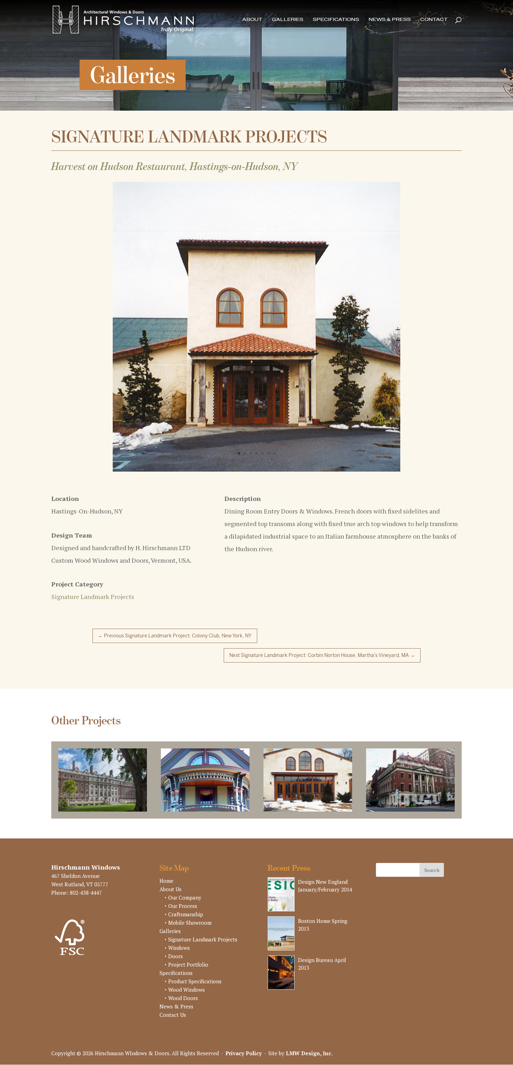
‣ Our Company (183, 884)
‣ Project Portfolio (186, 951)
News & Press (390, 19)
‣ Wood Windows (185, 977)
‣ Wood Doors (181, 985)
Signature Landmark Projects (92, 584)
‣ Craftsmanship (184, 901)
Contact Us (172, 1002)
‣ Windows (177, 935)
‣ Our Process (181, 893)
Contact (434, 19)
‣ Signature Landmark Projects (201, 926)
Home (166, 868)
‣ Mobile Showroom (188, 910)
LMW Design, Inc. (309, 1040)
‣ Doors (174, 943)
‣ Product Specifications (193, 968)
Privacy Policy (243, 1040)
